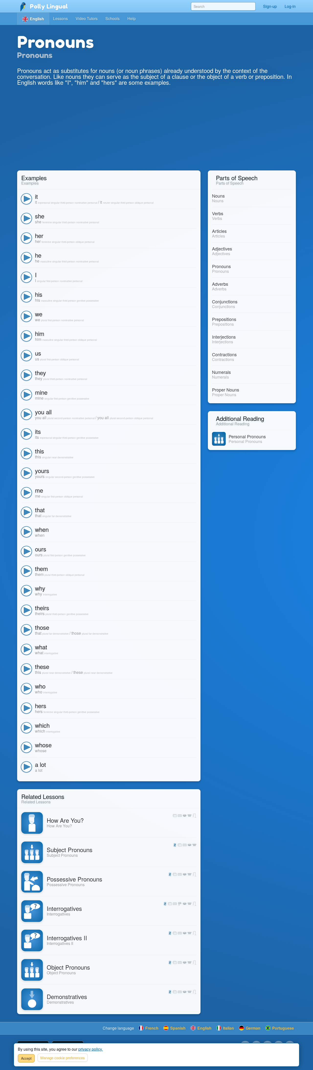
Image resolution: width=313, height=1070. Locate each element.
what (41, 646)
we (38, 313)
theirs (42, 607)
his (38, 294)
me (39, 490)
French (151, 1028)
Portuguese (282, 1028)
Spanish (177, 1028)
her (39, 235)
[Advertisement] (156, 133)
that (40, 509)
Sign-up (270, 6)
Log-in (290, 6)
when (42, 529)
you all (43, 411)
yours (42, 470)
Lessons (60, 18)
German (252, 1028)
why (40, 588)
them (41, 568)
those (42, 627)
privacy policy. (90, 1049)
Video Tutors (87, 18)
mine (41, 392)
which (42, 725)
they (40, 372)
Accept (26, 1058)
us (38, 353)
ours (40, 549)
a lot (40, 764)
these (42, 666)
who (40, 686)
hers (40, 705)
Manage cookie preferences (62, 1057)
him (39, 333)
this (39, 451)
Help (131, 18)
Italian (228, 1028)
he (38, 255)
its (38, 431)
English (204, 1028)
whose (43, 744)
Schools (112, 18)
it (36, 196)
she (39, 216)
